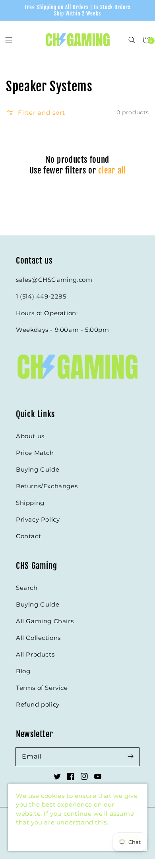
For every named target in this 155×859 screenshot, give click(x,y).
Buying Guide (37, 469)
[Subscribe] (130, 756)
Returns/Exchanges (47, 486)
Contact (28, 536)
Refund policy (38, 704)
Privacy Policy (38, 519)
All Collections (38, 637)
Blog (23, 671)
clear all (112, 170)
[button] (8, 40)
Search (27, 587)
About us (30, 436)
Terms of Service (42, 687)
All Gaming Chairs (45, 621)
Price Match (35, 452)
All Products (35, 654)
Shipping (30, 503)
